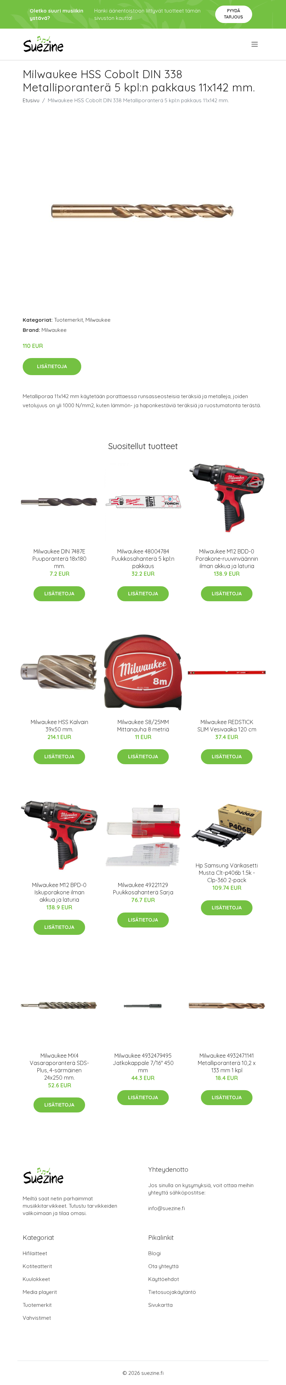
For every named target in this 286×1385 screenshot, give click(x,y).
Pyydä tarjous (233, 14)
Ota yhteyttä (163, 1266)
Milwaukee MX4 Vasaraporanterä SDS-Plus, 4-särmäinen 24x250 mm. (59, 1066)
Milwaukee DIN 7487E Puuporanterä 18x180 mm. (59, 558)
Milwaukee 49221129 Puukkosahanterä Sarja (143, 888)
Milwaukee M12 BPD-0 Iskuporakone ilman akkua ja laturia (59, 892)
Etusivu (31, 100)
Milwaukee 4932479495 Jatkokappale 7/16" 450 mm (143, 1063)
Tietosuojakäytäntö (172, 1292)
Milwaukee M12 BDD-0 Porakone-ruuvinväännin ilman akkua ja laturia (227, 558)
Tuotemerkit (68, 320)
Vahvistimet (37, 1318)
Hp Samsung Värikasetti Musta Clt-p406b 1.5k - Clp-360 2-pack (227, 873)
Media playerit (40, 1292)
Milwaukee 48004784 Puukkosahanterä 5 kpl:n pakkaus (143, 558)
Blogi (154, 1253)
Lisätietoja (52, 366)
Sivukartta (160, 1305)
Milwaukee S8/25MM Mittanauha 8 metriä (143, 725)
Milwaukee (98, 320)
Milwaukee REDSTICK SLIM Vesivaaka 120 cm (226, 725)
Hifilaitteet (35, 1253)
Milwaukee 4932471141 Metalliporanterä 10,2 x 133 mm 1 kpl (227, 1063)
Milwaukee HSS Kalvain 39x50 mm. (59, 725)
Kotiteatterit (37, 1266)
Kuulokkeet (36, 1279)
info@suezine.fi (166, 1208)
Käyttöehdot (163, 1279)
